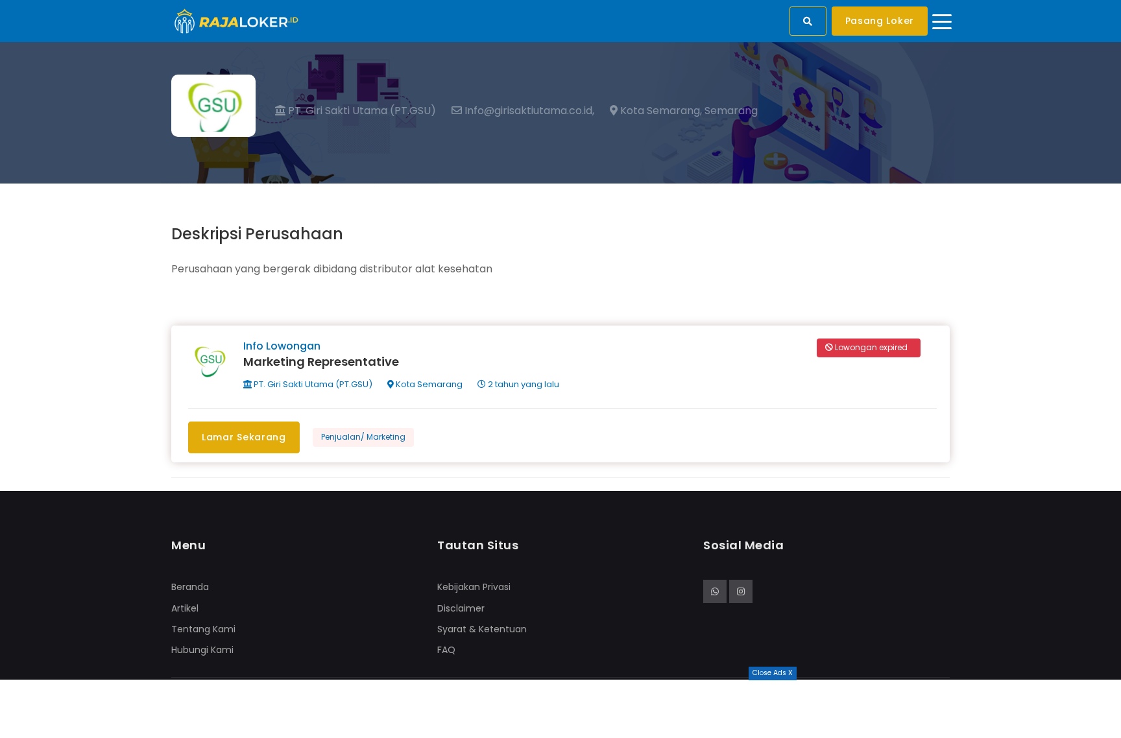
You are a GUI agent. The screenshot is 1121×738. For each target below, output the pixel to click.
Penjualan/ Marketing (363, 436)
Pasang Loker (879, 20)
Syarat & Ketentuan (482, 629)
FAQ (446, 649)
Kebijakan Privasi (474, 586)
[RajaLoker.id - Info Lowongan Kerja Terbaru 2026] (236, 20)
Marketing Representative (321, 361)
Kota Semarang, (660, 111)
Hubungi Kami (202, 649)
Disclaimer (461, 608)
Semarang (731, 111)
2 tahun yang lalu (522, 384)
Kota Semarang (428, 384)
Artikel (185, 608)
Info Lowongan (281, 346)
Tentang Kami (203, 629)
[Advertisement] (560, 709)
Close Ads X (773, 673)
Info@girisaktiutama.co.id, (528, 111)
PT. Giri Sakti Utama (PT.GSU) (360, 110)
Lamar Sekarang (244, 437)
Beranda (190, 586)
